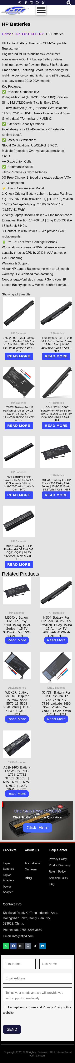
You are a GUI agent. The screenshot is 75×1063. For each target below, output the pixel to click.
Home (6, 34)
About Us (32, 850)
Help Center (58, 850)
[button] (69, 2)
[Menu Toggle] (41, 10)
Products (10, 850)
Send (12, 1029)
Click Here (38, 827)
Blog (28, 878)
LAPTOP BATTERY (28, 34)
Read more (18, 356)
